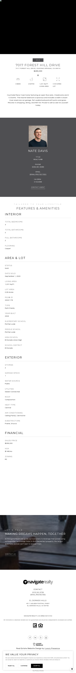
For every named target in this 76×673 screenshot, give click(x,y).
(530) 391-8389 (38, 167)
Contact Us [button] (10, 554)
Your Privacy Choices (38, 670)
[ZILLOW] (46, 638)
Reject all (11, 665)
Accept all (36, 665)
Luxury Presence (52, 648)
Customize (24, 665)
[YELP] (41, 638)
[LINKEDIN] (35, 638)
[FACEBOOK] (30, 638)
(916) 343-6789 (38, 592)
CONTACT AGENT (38, 187)
